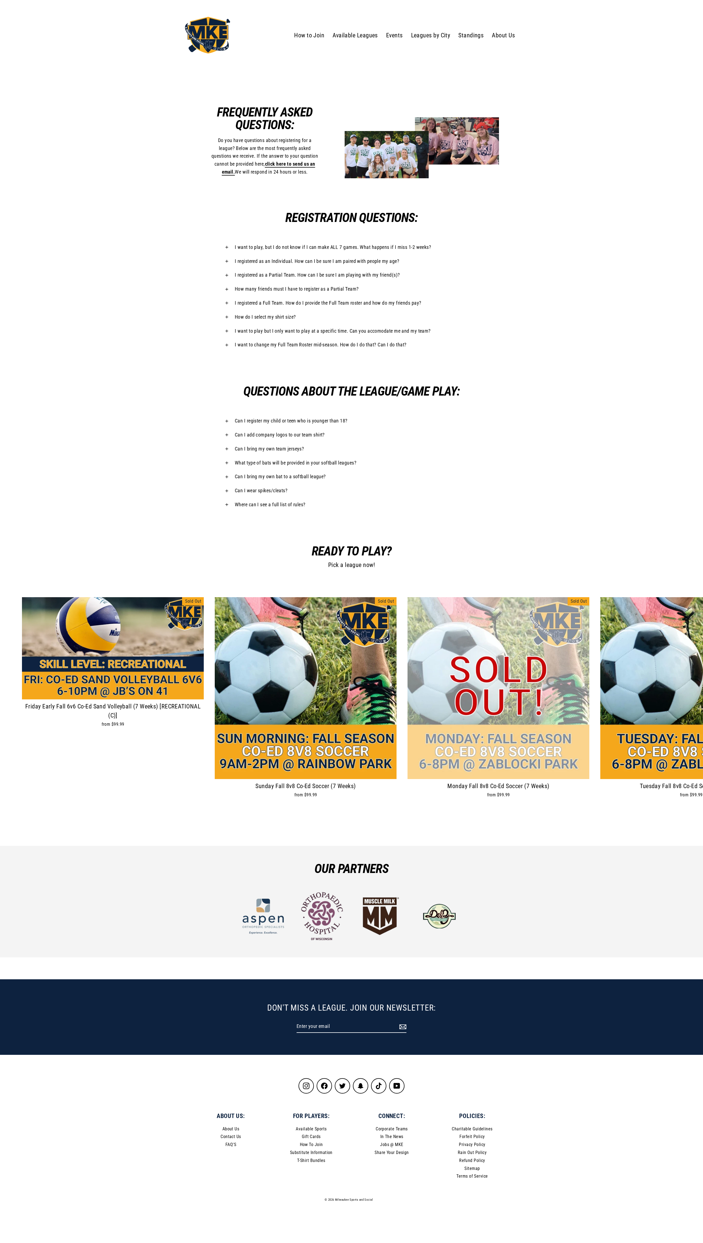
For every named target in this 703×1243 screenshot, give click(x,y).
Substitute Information (311, 1152)
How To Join (311, 1144)
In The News (391, 1136)
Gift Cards (311, 1136)
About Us (503, 35)
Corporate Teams (392, 1128)
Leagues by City (430, 35)
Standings (471, 35)
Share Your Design (392, 1152)
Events (394, 35)
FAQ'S (230, 1144)
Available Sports (311, 1128)
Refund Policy (472, 1160)
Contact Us (231, 1136)
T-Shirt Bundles (311, 1160)
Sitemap (472, 1168)
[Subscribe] (402, 1026)
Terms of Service (472, 1176)
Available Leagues (355, 35)
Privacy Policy (472, 1144)
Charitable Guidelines (472, 1128)
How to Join (309, 35)
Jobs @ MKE (391, 1144)
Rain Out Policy (472, 1152)
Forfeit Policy (472, 1136)
